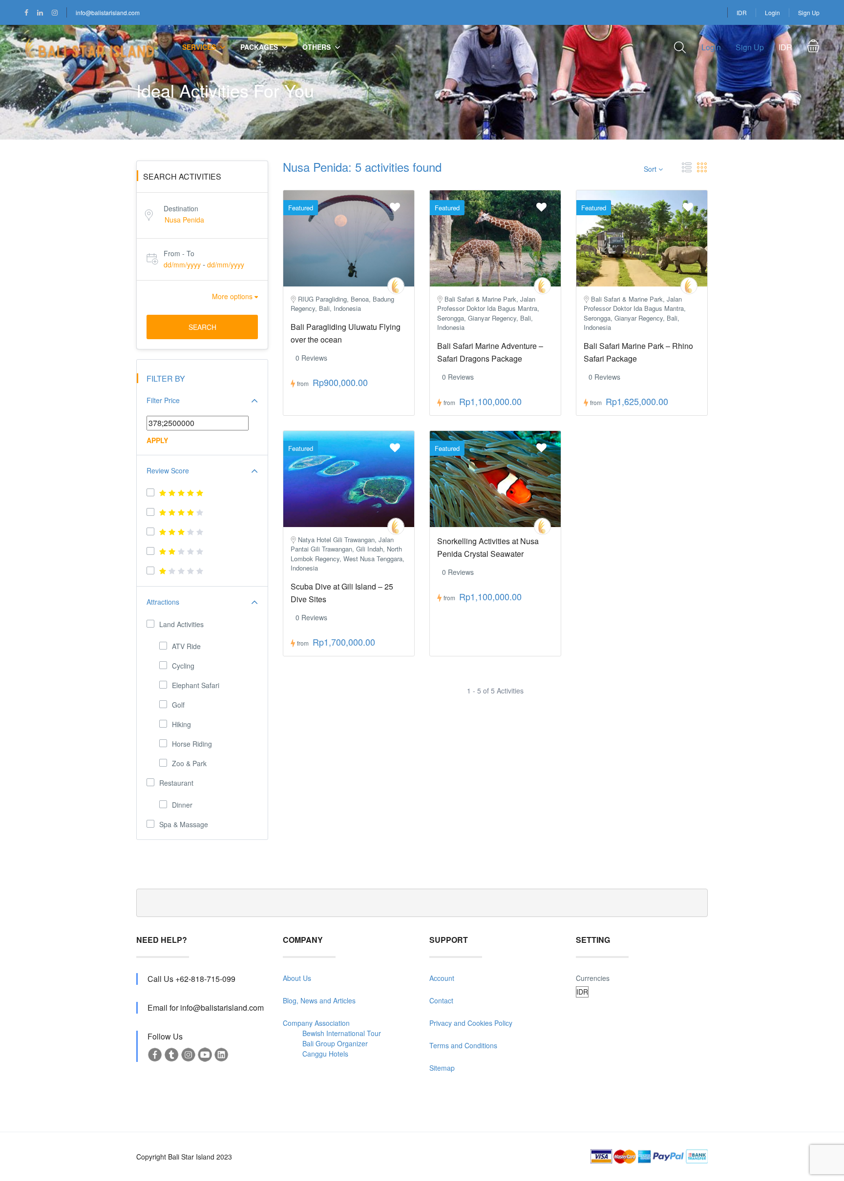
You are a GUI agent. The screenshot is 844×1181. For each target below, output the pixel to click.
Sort (651, 169)
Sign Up (809, 12)
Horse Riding (192, 744)
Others (316, 47)
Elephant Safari (195, 685)
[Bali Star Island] (395, 285)
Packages (259, 47)
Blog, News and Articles (319, 1000)
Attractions (163, 602)
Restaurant (176, 783)
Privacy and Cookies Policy (470, 1023)
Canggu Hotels (325, 1054)
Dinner (182, 805)
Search (202, 327)
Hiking (181, 724)
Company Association (316, 1023)
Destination (181, 208)
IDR (742, 12)
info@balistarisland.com (108, 12)
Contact (441, 1000)
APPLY (157, 440)
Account (441, 978)
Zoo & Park (189, 763)
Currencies (593, 978)
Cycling (183, 666)
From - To (179, 253)
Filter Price (163, 400)
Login (772, 12)
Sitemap (442, 1068)
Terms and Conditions (463, 1045)
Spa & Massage (183, 824)
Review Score (168, 470)
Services (199, 47)
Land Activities (181, 624)
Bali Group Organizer (335, 1043)
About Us (297, 978)
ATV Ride (186, 646)
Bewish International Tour (341, 1033)
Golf (178, 705)
